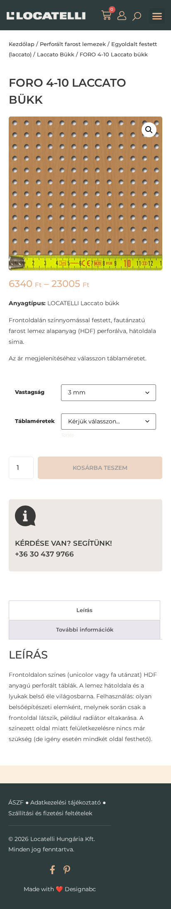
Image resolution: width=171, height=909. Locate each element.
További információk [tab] (84, 629)
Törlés (67, 435)
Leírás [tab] (84, 610)
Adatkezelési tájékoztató (65, 802)
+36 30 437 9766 (44, 553)
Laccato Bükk (55, 54)
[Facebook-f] (52, 869)
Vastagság (29, 392)
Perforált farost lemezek (73, 44)
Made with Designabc (60, 889)
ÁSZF (16, 802)
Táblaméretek (35, 421)
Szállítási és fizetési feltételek (50, 813)
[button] (157, 16)
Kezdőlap (21, 44)
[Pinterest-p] (67, 869)
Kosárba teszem (100, 468)
